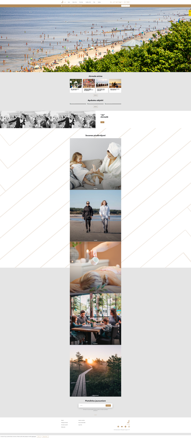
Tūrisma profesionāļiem (81, 422)
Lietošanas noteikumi (81, 420)
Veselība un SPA (88, 2)
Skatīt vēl (95, 95)
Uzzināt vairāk (33, 436)
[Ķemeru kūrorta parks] (113, 103)
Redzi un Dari (75, 2)
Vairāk (102, 122)
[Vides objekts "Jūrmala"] (95, 103)
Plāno (94, 2)
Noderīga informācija (64, 422)
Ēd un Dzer (81, 2)
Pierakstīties (108, 405)
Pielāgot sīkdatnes (45, 436)
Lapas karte (80, 424)
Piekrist (39, 436)
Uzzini (69, 2)
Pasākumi (99, 2)
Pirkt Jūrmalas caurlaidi (125, 5)
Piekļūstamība (63, 427)
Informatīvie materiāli (64, 424)
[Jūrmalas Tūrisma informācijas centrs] (63, 2)
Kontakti (62, 420)
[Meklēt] (111, 2)
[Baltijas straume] (78, 103)
